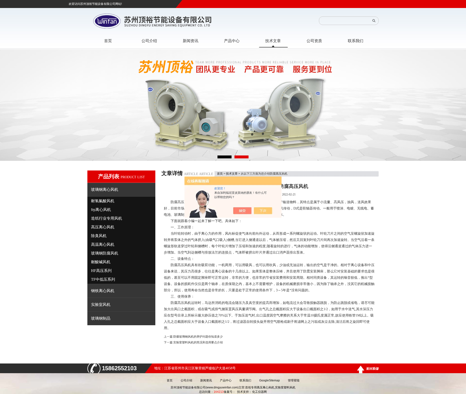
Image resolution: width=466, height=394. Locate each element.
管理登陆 (294, 380)
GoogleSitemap (269, 380)
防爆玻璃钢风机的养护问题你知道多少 (198, 336)
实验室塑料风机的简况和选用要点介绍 (198, 342)
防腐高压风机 (181, 202)
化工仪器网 (259, 392)
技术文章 (232, 173)
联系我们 (245, 380)
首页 (220, 173)
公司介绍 (186, 380)
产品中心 (226, 380)
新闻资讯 (206, 380)
